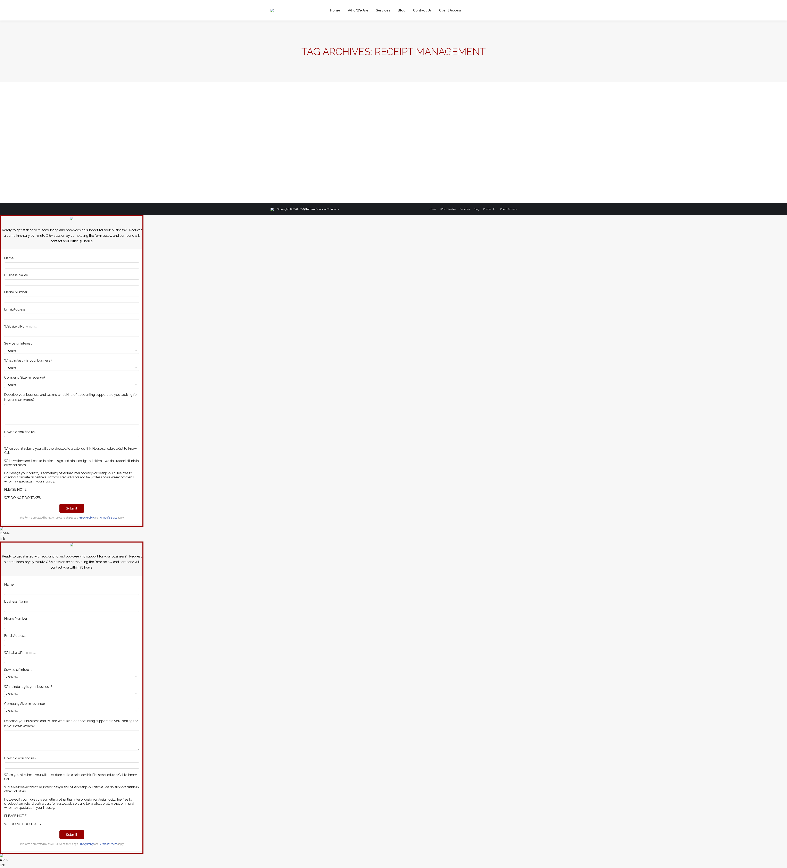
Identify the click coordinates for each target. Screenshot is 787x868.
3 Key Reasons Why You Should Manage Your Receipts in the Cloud (342, 161)
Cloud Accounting (287, 169)
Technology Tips (308, 169)
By (334, 169)
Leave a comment (387, 169)
